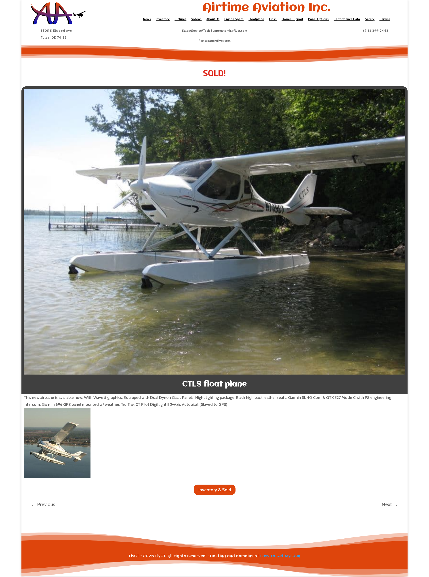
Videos (196, 19)
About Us (212, 19)
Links (273, 19)
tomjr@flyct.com (235, 31)
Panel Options (318, 19)
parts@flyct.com (219, 41)
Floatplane (256, 19)
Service (384, 19)
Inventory (163, 19)
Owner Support (292, 19)
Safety (369, 19)
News (147, 19)
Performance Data (347, 19)
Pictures (180, 19)
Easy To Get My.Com (280, 556)
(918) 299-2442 (375, 31)
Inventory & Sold (214, 489)
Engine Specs (234, 19)
